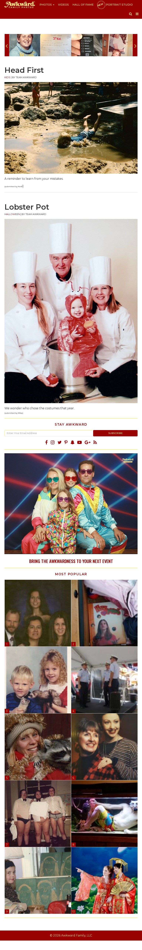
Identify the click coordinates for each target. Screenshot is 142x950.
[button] (130, 14)
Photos (46, 4)
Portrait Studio (115, 4)
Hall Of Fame (83, 4)
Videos (63, 4)
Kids (7, 77)
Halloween (12, 214)
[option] (24, 45)
